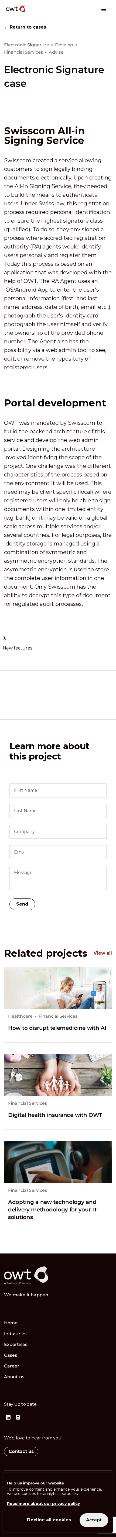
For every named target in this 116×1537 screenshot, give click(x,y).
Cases (10, 1355)
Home (11, 1322)
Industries (15, 1333)
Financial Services (58, 1016)
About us (14, 1376)
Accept (94, 1519)
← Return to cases (25, 27)
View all (103, 953)
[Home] (34, 13)
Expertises (15, 1344)
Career (11, 1366)
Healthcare (20, 1016)
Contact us (21, 1451)
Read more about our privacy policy (43, 1503)
